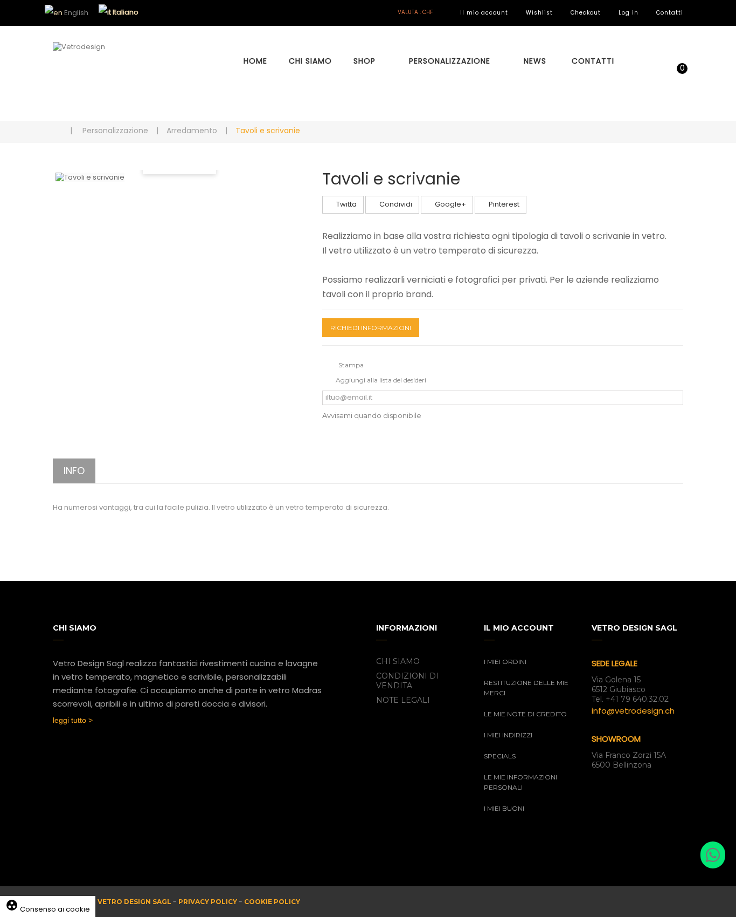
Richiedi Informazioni (370, 328)
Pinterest (503, 204)
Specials (500, 756)
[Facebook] (58, 750)
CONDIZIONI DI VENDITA (407, 680)
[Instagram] (79, 750)
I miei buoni (504, 808)
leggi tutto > (73, 720)
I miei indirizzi (508, 735)
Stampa (351, 365)
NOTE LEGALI (403, 700)
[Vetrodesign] (125, 73)
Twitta (346, 204)
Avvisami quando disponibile (371, 415)
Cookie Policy (272, 902)
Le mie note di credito (525, 714)
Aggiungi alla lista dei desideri (381, 380)
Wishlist (539, 13)
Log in (628, 13)
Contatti (669, 13)
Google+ (449, 204)
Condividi (395, 204)
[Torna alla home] (56, 130)
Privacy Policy (207, 902)
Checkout (586, 13)
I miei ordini (505, 662)
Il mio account (484, 13)
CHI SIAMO (398, 661)
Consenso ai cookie (47, 909)
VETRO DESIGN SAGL (134, 902)
